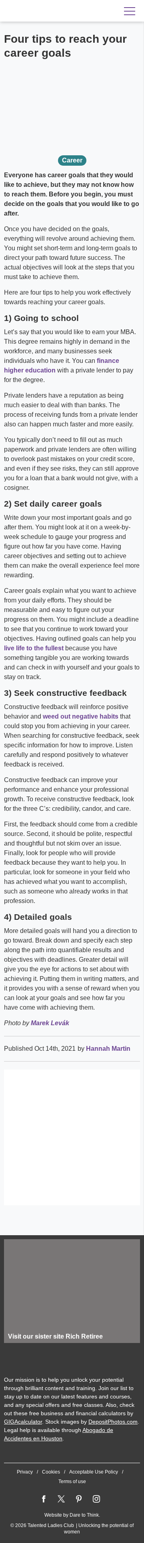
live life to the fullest (34, 648)
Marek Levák (50, 1023)
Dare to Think (84, 1515)
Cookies (51, 1472)
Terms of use (72, 1481)
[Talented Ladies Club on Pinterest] (79, 1499)
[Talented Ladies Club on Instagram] (96, 1499)
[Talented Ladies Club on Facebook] (43, 1499)
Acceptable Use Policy (93, 1472)
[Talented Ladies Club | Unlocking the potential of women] (56, 11)
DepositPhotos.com (113, 1421)
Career (72, 160)
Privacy (25, 1472)
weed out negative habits (80, 716)
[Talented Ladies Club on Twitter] (61, 1499)
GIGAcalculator (23, 1421)
